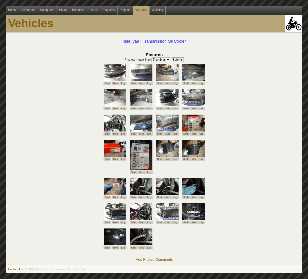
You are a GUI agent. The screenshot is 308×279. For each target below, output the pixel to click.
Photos (93, 10)
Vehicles (141, 10)
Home (12, 10)
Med (115, 83)
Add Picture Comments (154, 259)
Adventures (28, 10)
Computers (47, 10)
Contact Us (15, 269)
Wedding (157, 10)
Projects (125, 10)
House (63, 10)
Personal (78, 10)
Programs (108, 10)
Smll (107, 83)
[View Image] (115, 80)
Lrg (123, 83)
